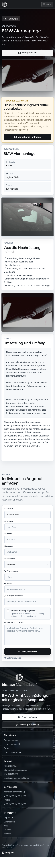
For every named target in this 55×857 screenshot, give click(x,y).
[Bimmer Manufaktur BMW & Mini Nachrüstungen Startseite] (4, 4)
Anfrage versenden (29, 651)
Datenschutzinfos (14, 658)
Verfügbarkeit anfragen (29, 137)
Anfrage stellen (29, 52)
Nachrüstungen (11, 19)
